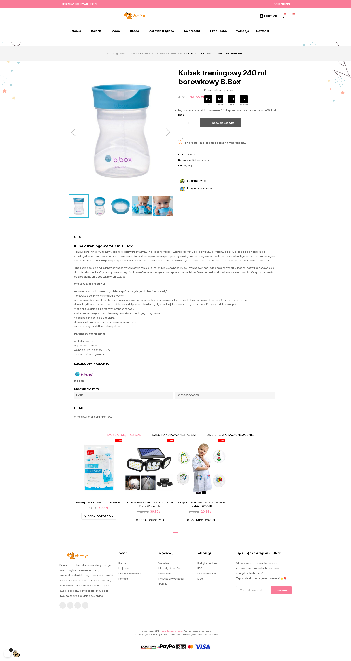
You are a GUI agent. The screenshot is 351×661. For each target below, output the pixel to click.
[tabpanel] (98, 481)
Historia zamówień (129, 573)
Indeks (79, 380)
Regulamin (164, 573)
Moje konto (125, 568)
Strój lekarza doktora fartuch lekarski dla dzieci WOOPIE (201, 504)
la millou (172, 634)
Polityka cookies (207, 563)
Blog (200, 578)
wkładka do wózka (200, 634)
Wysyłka (163, 563)
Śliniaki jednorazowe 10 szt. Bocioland (98, 502)
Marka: (182, 154)
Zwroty (162, 583)
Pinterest (206, 165)
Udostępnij (196, 165)
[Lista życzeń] (283, 16)
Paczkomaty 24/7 (208, 573)
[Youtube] (77, 605)
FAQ (199, 568)
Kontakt (123, 578)
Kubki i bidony (200, 159)
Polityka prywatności (171, 578)
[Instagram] (70, 605)
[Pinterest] (85, 605)
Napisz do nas (282, 4)
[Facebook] (62, 605)
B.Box (191, 154)
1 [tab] (175, 532)
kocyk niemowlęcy (184, 634)
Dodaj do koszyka (223, 122)
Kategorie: (184, 159)
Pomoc (122, 563)
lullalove (164, 634)
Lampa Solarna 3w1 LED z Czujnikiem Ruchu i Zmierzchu (150, 504)
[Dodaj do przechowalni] (182, 136)
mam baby (213, 634)
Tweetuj (201, 165)
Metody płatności (169, 568)
